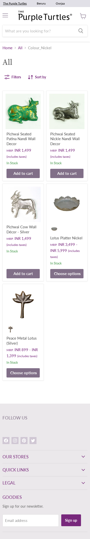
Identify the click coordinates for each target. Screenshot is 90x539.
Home (7, 48)
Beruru (41, 3)
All (20, 48)
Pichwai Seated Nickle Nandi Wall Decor (65, 139)
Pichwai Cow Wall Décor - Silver (21, 229)
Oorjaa (60, 3)
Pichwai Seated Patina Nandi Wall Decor (21, 139)
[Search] (81, 31)
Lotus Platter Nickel (66, 238)
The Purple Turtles (15, 3)
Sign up (71, 520)
